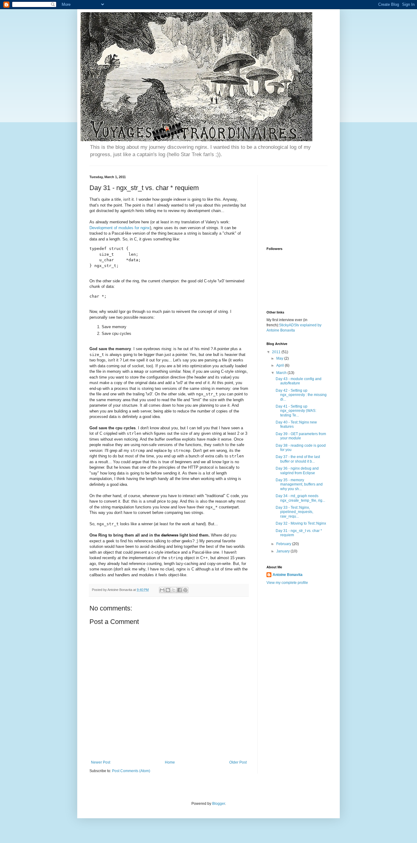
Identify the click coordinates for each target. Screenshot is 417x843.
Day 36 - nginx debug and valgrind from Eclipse (297, 470)
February (284, 544)
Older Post (238, 762)
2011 (276, 352)
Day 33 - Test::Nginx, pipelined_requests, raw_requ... (294, 512)
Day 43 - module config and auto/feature (298, 381)
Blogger (218, 803)
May (280, 358)
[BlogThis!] (168, 590)
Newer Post (100, 762)
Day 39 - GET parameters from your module (301, 436)
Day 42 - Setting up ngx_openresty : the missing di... (301, 394)
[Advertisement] (297, 205)
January (283, 551)
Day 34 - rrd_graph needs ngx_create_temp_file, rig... (300, 498)
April (280, 365)
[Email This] (162, 590)
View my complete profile (287, 583)
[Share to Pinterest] (185, 590)
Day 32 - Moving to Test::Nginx (301, 523)
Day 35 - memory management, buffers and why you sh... (299, 484)
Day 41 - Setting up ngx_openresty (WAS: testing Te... (296, 410)
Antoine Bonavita (288, 575)
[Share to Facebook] (179, 590)
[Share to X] (174, 590)
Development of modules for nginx (119, 227)
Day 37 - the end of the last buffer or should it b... (298, 459)
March (282, 373)
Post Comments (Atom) (131, 771)
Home (170, 762)
